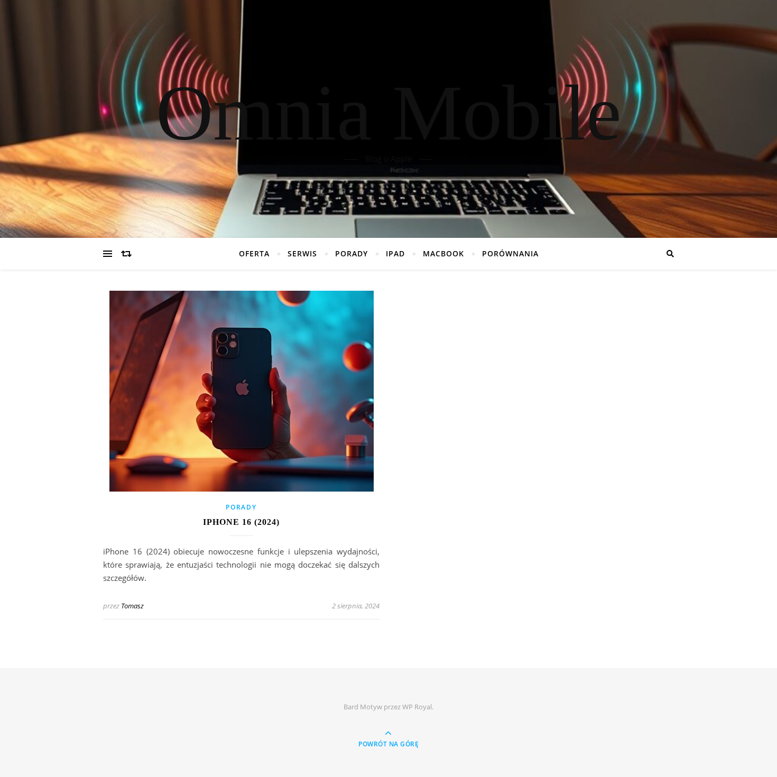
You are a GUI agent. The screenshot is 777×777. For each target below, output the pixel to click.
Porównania (510, 253)
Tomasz (132, 605)
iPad (395, 253)
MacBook (443, 253)
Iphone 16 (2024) (241, 521)
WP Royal (417, 706)
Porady (351, 253)
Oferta (254, 253)
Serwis (302, 253)
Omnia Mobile (389, 112)
